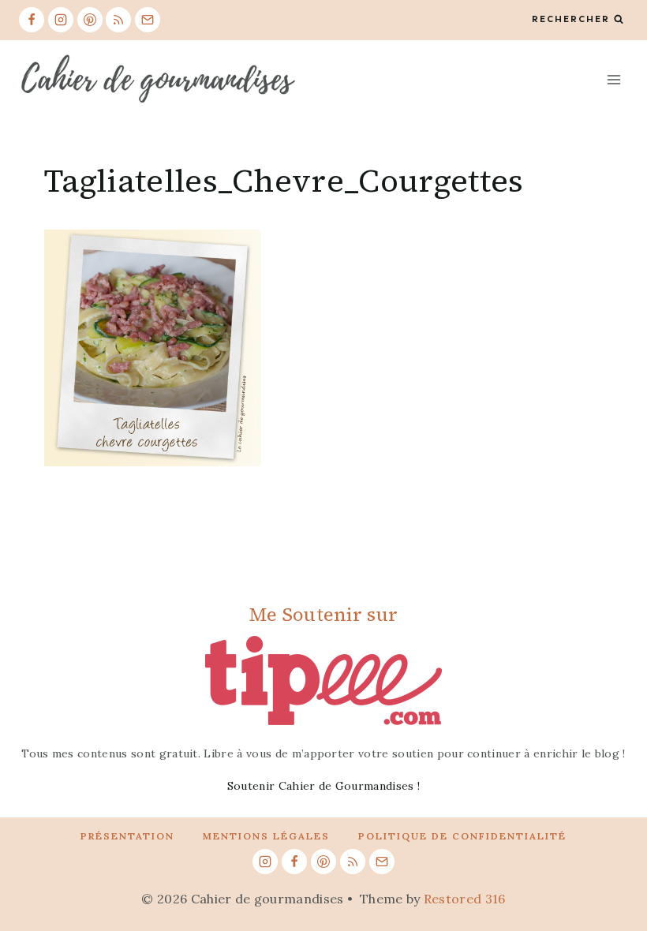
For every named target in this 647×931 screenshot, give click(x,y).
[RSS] (118, 19)
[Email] (147, 19)
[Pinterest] (90, 19)
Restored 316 (465, 899)
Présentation (127, 836)
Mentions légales (266, 836)
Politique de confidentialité (462, 836)
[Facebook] (31, 19)
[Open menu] (613, 79)
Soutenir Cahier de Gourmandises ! (324, 786)
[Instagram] (60, 19)
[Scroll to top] (610, 871)
